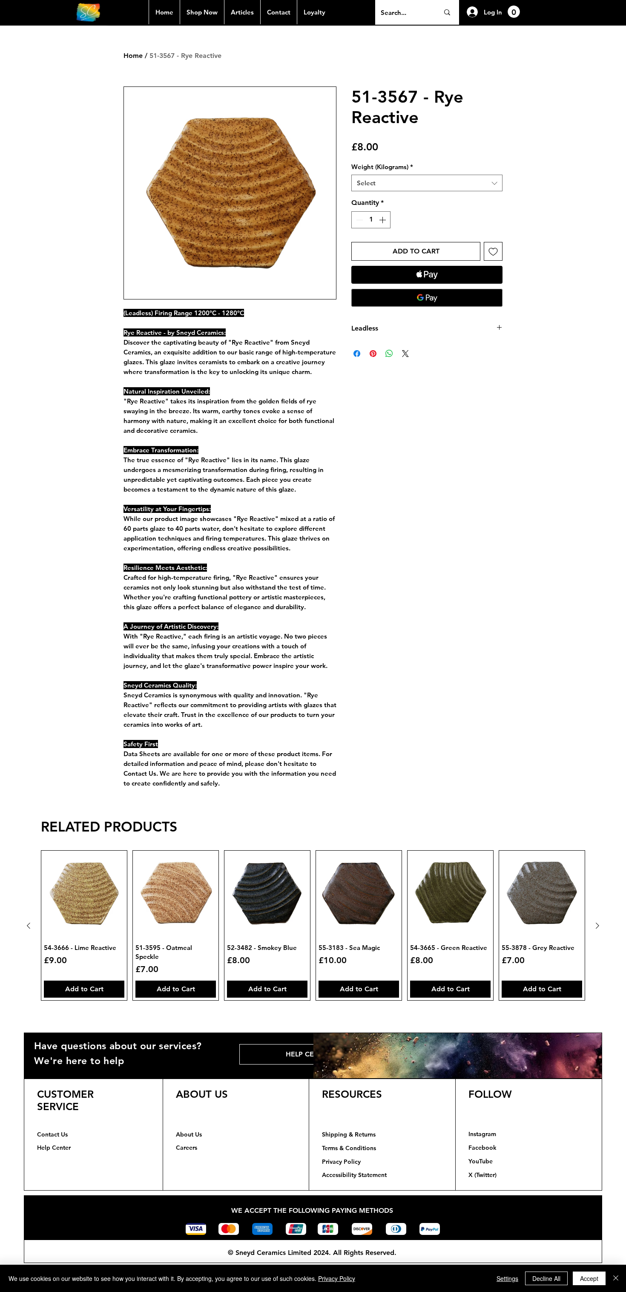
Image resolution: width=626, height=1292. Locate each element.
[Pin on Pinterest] (373, 353)
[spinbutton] (371, 220)
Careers (186, 1147)
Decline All (546, 1278)
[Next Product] (597, 926)
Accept (589, 1278)
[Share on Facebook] (357, 353)
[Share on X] (405, 353)
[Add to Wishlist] (493, 251)
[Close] (616, 1278)
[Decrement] (359, 220)
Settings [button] (507, 1278)
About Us (189, 1134)
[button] (514, 12)
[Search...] (447, 12)
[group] (313, 925)
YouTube (480, 1161)
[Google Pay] (427, 298)
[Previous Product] (28, 926)
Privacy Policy (336, 1278)
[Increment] (383, 220)
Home (133, 56)
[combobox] (427, 183)
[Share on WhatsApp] (389, 353)
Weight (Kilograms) (382, 167)
